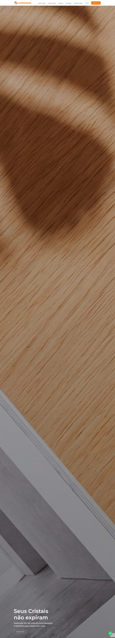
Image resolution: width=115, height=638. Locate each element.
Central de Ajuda (78, 3)
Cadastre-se (96, 3)
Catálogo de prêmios (21, 631)
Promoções (68, 3)
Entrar (87, 3)
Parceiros (60, 3)
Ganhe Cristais (41, 3)
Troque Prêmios (52, 3)
